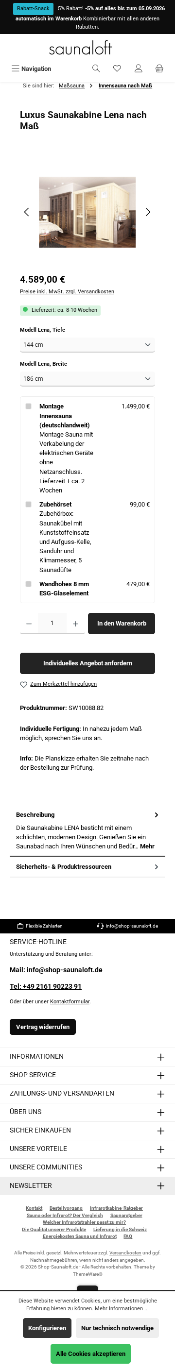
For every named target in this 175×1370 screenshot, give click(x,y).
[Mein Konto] (138, 69)
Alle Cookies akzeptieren (90, 1353)
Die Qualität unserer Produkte (54, 1229)
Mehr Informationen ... (122, 1308)
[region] (87, 212)
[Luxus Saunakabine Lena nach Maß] (87, 212)
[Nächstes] (147, 212)
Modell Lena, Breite (57, 363)
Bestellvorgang (66, 1208)
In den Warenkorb (121, 623)
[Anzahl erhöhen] (76, 623)
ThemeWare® (88, 1274)
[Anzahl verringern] (29, 623)
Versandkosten (125, 1252)
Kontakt (34, 1208)
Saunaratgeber (126, 1215)
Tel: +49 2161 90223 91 (46, 986)
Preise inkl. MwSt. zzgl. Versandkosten (67, 291)
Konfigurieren (47, 1328)
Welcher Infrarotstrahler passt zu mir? (84, 1222)
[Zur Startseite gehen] (87, 47)
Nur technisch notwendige (117, 1328)
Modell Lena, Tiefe (56, 329)
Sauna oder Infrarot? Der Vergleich (65, 1215)
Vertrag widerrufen (43, 1027)
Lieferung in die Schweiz (120, 1229)
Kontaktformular (69, 1001)
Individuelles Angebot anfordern (87, 663)
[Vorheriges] (27, 212)
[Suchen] (96, 69)
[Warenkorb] (159, 69)
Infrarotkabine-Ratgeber (116, 1208)
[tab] (87, 831)
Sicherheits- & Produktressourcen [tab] (63, 866)
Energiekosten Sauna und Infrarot (80, 1236)
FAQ (127, 1236)
